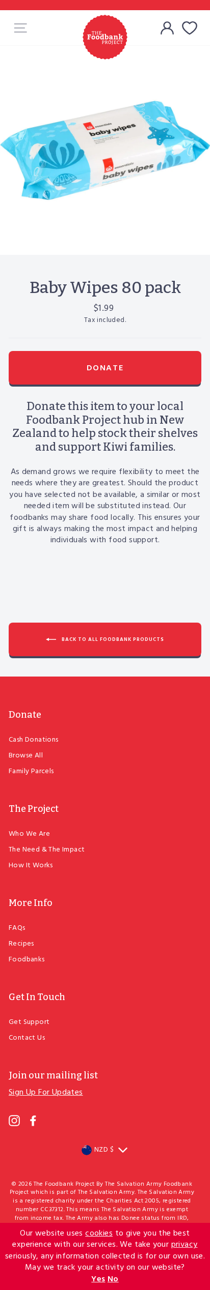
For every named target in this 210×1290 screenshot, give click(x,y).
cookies (99, 1233)
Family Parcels (31, 771)
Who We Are (29, 834)
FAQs (17, 928)
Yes (98, 1279)
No (113, 1279)
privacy (184, 1244)
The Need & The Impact (47, 850)
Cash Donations (34, 740)
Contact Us (27, 1038)
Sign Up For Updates (46, 1092)
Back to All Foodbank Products (112, 639)
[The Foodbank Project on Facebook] (33, 1120)
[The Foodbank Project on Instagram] (14, 1120)
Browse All (26, 755)
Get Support (29, 1022)
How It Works (31, 865)
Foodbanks (27, 959)
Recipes (21, 944)
